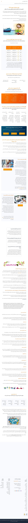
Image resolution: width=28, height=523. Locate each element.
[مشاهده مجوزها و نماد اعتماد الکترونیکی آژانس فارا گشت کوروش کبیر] (25, 514)
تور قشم (3, 483)
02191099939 (21, 133)
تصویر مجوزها (8, 483)
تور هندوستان (2, 487)
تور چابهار (2, 482)
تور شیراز (3, 484)
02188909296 (13, 133)
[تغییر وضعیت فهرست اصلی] (1, 1)
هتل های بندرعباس (20, 205)
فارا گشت (22, 3)
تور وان (3, 486)
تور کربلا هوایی (2, 485)
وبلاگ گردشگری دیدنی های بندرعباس (7, 169)
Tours (20, 3)
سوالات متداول (8, 484)
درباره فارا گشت (8, 482)
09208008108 (5, 133)
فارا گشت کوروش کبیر (24, 1)
